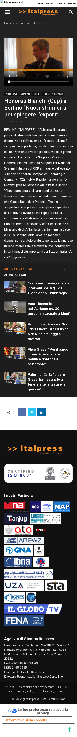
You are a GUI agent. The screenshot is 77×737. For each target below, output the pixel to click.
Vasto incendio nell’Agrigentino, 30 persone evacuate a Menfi (49, 309)
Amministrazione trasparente (36, 687)
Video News (23, 23)
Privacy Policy (26, 691)
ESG (11, 691)
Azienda (10, 687)
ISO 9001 (63, 687)
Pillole (46, 93)
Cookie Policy (46, 691)
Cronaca (10, 291)
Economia (40, 23)
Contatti (63, 691)
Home (8, 23)
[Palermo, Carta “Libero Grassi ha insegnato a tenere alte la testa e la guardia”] (15, 378)
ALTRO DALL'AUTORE (18, 275)
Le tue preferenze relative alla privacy (43, 711)
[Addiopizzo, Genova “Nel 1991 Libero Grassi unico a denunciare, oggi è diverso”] (15, 328)
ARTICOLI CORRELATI (18, 269)
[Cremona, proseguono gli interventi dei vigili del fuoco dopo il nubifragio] (15, 287)
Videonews (57, 93)
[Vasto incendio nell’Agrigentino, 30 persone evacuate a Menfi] (15, 307)
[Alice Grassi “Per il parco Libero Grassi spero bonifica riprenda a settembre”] (15, 353)
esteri (36, 93)
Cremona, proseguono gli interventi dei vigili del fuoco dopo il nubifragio (48, 288)
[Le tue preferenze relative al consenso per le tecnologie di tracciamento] (69, 729)
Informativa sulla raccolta (26, 720)
